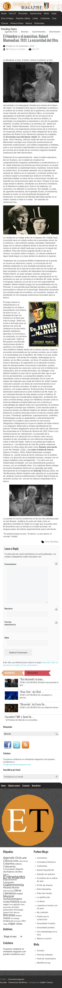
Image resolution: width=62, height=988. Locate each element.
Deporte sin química (46, 874)
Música (29, 23)
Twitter (17, 745)
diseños (19, 871)
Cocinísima (42, 858)
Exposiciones (10, 879)
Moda (46, 13)
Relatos (19, 916)
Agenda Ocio (11, 31)
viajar (11, 923)
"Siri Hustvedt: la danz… (32, 679)
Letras (35, 18)
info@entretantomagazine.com (17, 764)
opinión (16, 904)
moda (6, 901)
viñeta (19, 923)
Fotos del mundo (44, 893)
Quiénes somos (14, 785)
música (14, 901)
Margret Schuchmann (12, 898)
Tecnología (15, 918)
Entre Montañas (44, 889)
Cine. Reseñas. (52, 542)
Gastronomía (35, 13)
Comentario (9, 563)
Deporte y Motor (23, 18)
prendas (15, 907)
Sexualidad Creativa (46, 923)
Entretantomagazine (15, 979)
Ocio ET (12, 13)
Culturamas (9, 866)
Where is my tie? (44, 938)
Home (4, 13)
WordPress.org (43, 963)
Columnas (45, 18)
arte (24, 857)
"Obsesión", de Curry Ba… (33, 704)
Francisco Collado (17, 49)
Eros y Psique (7, 18)
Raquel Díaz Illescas (11, 912)
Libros (17, 890)
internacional (8, 891)
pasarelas (7, 907)
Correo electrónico (9, 623)
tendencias (8, 921)
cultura (18, 863)
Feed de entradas (45, 955)
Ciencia (4, 23)
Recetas (24, 31)
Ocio (11, 905)
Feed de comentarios (46, 959)
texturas (17, 921)
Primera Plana (16, 23)
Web (6, 638)
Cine (54, 18)
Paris (23, 905)
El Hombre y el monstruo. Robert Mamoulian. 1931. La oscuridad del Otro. (31, 38)
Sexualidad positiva (46, 927)
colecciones (23, 861)
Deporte (19, 869)
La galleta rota (43, 897)
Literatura (9, 893)
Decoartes (23, 13)
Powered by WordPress (18, 982)
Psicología (18, 910)
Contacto (26, 785)
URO (23, 921)
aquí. (23, 954)
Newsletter (36, 785)
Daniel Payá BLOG (45, 870)
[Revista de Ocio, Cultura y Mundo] (31, 6)
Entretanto (54, 31)
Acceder (40, 950)
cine (15, 860)
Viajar (54, 13)
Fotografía (8, 882)
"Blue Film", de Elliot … (32, 692)
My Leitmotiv (42, 912)
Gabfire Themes (46, 982)
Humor (15, 887)
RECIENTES (10, 673)
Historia (7, 887)
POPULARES (32, 673)
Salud (6, 918)
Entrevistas (39, 23)
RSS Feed (25, 745)
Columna (8, 863)
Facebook (8, 745)
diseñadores (9, 871)
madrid (19, 893)
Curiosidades (9, 869)
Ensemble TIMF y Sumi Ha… (19, 717)
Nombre (8, 608)
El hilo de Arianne (45, 885)
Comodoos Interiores (46, 862)
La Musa (41, 901)
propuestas (8, 910)
